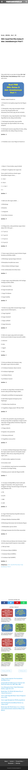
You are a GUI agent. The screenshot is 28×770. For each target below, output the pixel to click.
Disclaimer (11, 763)
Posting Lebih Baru (6, 670)
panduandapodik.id (14, 2)
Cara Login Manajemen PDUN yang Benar (13, 700)
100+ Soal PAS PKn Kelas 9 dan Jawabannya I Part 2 (20, 619)
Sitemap (18, 763)
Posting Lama (23, 670)
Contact (12, 761)
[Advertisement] (14, 19)
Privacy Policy (19, 761)
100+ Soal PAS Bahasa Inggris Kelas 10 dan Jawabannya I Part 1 (19, 635)
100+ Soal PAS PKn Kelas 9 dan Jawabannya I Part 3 (7, 634)
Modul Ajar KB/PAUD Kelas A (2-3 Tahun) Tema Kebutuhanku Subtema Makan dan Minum (13, 708)
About (6, 761)
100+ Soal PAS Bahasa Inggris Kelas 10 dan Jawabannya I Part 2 (19, 664)
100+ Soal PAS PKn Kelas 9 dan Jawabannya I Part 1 (20, 649)
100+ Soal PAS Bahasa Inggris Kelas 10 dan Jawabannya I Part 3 (6, 664)
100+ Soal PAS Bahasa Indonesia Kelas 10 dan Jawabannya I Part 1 (6, 620)
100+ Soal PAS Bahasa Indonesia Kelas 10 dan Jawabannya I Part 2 (6, 649)
